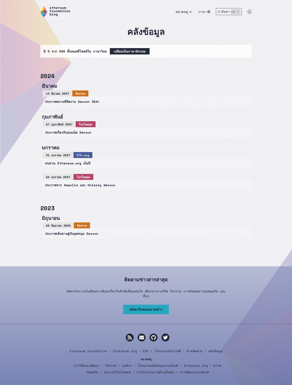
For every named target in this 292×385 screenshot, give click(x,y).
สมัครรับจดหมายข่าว (146, 309)
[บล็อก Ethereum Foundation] (55, 11)
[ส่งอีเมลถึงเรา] (142, 337)
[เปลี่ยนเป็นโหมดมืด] (249, 12)
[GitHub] (154, 337)
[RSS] (130, 337)
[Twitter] (165, 337)
